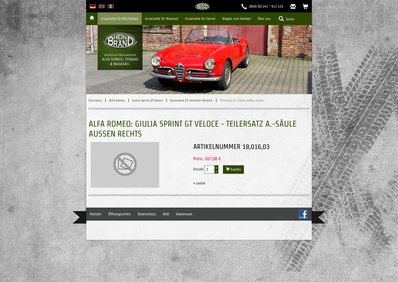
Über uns (264, 18)
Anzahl (198, 169)
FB (303, 214)
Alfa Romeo (117, 100)
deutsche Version (93, 6)
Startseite (95, 100)
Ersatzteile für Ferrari (200, 18)
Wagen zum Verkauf (236, 18)
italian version (111, 6)
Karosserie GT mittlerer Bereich (191, 100)
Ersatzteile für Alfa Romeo (119, 18)
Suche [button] (289, 19)
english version (102, 6)
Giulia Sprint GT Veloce (147, 100)
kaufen (235, 169)
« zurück (199, 183)
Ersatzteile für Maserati (161, 18)
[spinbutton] (209, 169)
